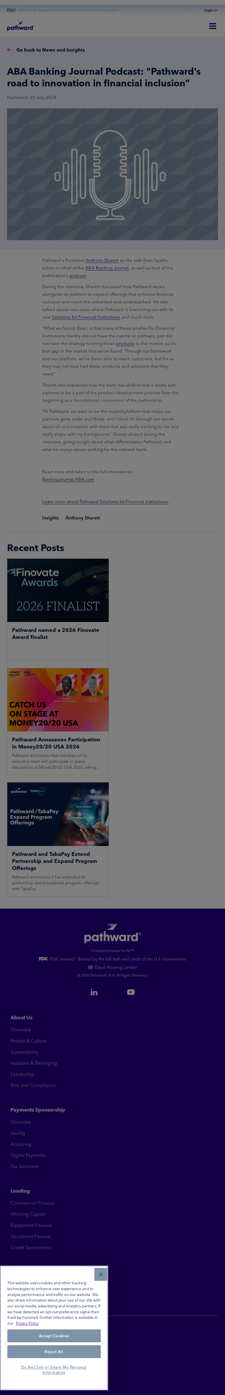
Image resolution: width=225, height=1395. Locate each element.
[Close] (100, 1274)
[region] (54, 1328)
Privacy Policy (27, 1323)
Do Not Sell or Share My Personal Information (54, 1370)
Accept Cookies (54, 1336)
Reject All (54, 1351)
